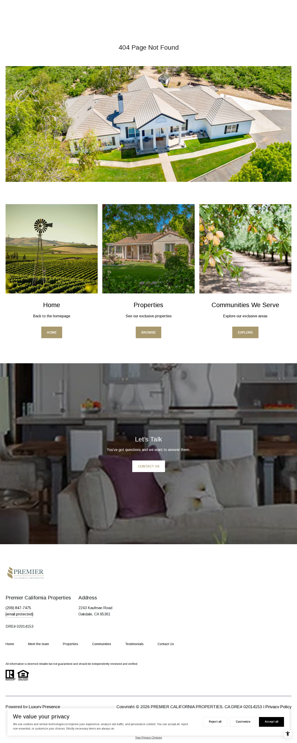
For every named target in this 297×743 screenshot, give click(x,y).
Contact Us (166, 644)
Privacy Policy (278, 706)
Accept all (271, 721)
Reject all (215, 721)
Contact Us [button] (148, 466)
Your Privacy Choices (148, 737)
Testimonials (134, 644)
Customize (243, 721)
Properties (70, 644)
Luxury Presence (44, 706)
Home (52, 332)
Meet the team (38, 644)
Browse (148, 332)
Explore (245, 332)
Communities (101, 644)
